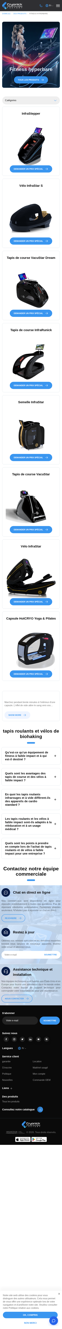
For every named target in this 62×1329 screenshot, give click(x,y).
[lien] (6, 1039)
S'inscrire (7, 1067)
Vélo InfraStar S (31, 185)
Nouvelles (7, 1080)
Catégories (10, 100)
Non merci (30, 1323)
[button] (59, 1293)
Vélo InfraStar (31, 546)
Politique (6, 1074)
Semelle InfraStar (31, 402)
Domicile (6, 14)
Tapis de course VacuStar (31, 474)
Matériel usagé (40, 1067)
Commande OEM (41, 1080)
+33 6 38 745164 (41, 5)
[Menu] (58, 5)
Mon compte (39, 1074)
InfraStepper (31, 113)
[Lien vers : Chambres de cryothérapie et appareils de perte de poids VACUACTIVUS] (12, 5)
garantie (6, 1061)
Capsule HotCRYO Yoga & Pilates (31, 618)
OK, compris (30, 1315)
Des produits (19, 14)
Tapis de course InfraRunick (31, 330)
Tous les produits (10, 1101)
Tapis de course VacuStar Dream (31, 258)
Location (37, 1061)
